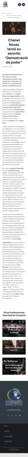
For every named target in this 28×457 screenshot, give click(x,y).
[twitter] (12, 415)
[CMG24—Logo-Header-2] (7, 2)
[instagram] (16, 415)
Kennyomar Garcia (14, 449)
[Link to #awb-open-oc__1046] (19, 4)
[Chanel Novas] (14, 22)
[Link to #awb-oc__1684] (23, 4)
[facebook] (8, 415)
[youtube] (19, 415)
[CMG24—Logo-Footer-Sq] (14, 388)
